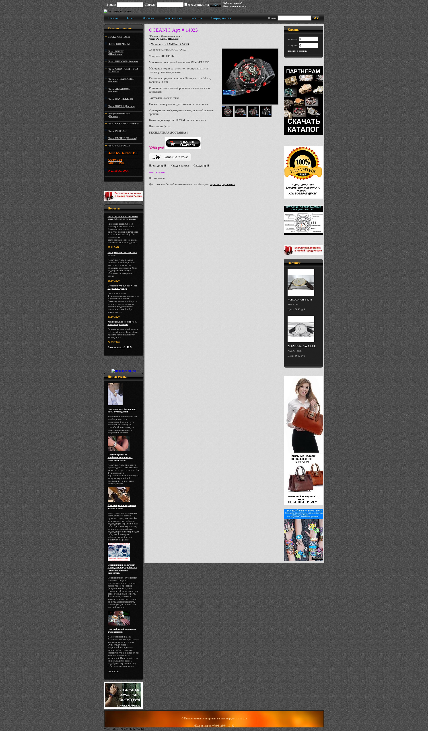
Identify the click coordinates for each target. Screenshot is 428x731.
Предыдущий (157, 165)
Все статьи (113, 671)
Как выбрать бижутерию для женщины (122, 630)
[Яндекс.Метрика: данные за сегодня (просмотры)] (123, 371)
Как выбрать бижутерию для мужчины (122, 506)
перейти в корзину (297, 50)
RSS (129, 347)
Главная (113, 18)
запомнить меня (198, 4)
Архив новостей (116, 347)
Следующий (201, 165)
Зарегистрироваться (234, 6)
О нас (130, 18)
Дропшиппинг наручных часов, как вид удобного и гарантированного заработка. (122, 568)
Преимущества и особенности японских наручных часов (120, 457)
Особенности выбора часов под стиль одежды (122, 287)
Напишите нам (172, 18)
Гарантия (196, 18)
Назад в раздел (180, 165)
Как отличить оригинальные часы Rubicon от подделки (123, 217)
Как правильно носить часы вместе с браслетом (122, 323)
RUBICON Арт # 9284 (300, 299)
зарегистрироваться (222, 184)
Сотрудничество (221, 18)
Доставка (148, 18)
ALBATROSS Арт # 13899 (302, 346)
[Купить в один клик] (170, 160)
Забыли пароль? (232, 3)
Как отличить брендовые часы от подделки (122, 410)
